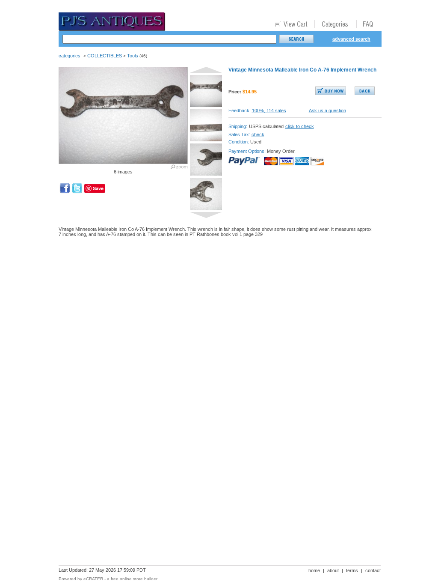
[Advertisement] (214, 273)
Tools (132, 55)
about (333, 570)
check (258, 134)
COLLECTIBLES (104, 55)
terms (352, 570)
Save (98, 188)
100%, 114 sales (269, 110)
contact (373, 570)
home (314, 570)
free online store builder (134, 578)
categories (69, 55)
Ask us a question (327, 110)
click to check (299, 126)
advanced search (351, 39)
